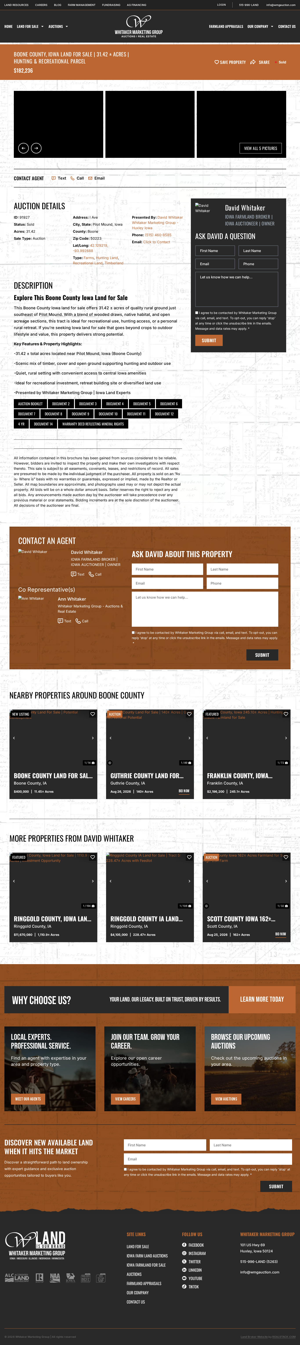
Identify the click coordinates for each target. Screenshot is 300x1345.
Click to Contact (156, 242)
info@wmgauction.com (259, 1272)
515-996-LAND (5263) (259, 1261)
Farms (89, 258)
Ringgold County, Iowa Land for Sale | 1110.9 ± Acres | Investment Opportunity (52, 918)
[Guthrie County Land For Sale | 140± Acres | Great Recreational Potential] (150, 738)
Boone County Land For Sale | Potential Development (52, 775)
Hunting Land (107, 258)
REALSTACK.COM (284, 1336)
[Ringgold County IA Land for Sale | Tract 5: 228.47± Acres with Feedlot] (150, 881)
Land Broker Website (254, 1336)
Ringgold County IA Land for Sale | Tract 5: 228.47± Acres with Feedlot (146, 918)
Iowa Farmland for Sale (146, 1265)
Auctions (56, 26)
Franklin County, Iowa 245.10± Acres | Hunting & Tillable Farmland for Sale (244, 775)
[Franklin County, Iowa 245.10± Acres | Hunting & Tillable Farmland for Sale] (247, 738)
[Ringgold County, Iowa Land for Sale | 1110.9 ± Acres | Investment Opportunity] (53, 881)
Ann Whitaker (72, 599)
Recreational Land (88, 263)
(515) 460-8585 (158, 235)
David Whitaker (170, 217)
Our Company (258, 26)
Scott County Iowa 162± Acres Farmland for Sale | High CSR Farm (243, 918)
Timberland (114, 263)
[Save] (92, 714)
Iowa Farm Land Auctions (147, 1256)
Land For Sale (27, 26)
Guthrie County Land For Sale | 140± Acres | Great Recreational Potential (144, 775)
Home (8, 26)
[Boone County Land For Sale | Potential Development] (53, 738)
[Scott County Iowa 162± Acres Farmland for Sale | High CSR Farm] (247, 881)
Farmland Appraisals (226, 26)
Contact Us (287, 26)
